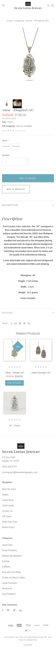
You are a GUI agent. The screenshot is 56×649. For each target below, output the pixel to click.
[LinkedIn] (20, 610)
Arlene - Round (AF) (14, 372)
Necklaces (7, 588)
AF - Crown (14, 425)
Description (10, 205)
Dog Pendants (8, 594)
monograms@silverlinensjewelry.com (20, 472)
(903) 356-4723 (9, 466)
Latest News (8, 500)
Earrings (6, 561)
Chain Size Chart (9, 522)
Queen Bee (7, 545)
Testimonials (8, 505)
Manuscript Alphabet (11, 556)
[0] (52, 5)
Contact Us (7, 511)
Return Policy (8, 527)
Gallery (5, 494)
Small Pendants (9, 550)
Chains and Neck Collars (13, 577)
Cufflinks (6, 566)
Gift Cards (6, 516)
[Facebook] (2, 610)
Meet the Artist (9, 489)
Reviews (7, 313)
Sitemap (28, 645)
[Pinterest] (14, 610)
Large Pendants (9, 583)
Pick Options (14, 383)
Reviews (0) (20, 131)
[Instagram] (8, 610)
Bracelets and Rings (11, 572)
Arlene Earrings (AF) (41, 372)
